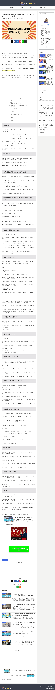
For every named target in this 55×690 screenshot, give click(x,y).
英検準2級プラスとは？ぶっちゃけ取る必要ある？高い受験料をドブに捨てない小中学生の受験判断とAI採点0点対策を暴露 (46, 114)
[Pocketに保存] (20, 41)
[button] (25, 41)
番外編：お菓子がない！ (14, 119)
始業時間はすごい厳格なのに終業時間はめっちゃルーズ (19, 105)
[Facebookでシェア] (15, 41)
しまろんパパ (46, 24)
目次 (17, 98)
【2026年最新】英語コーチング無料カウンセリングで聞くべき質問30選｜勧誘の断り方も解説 (46, 126)
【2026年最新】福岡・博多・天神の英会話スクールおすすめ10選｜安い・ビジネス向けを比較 (46, 121)
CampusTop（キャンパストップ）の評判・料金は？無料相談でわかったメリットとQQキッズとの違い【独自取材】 (46, 108)
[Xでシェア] (12, 41)
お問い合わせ (51, 686)
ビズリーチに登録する (18, 549)
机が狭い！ (12, 100)
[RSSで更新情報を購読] (20, 587)
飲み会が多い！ (12, 117)
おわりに (11, 120)
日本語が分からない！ (14, 109)
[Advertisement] (19, 48)
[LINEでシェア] (23, 41)
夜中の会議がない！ (13, 111)
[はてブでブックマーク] (17, 41)
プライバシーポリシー (44, 686)
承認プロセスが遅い (13, 108)
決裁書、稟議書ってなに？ (14, 106)
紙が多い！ (12, 102)
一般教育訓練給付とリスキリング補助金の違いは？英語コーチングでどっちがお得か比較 (46, 131)
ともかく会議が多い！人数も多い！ (16, 114)
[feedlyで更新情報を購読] (17, 587)
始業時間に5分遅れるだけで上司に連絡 (16, 103)
